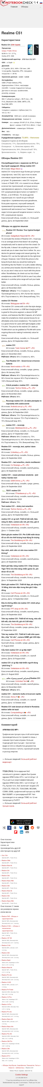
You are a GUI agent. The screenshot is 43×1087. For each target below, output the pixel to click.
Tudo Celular (20, 348)
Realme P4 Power (7, 990)
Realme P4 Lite (7, 975)
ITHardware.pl (20, 493)
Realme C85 (6, 1048)
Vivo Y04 (4, 855)
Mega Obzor (15, 168)
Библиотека (20, 1068)
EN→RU (30, 236)
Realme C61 (6, 870)
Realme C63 (6, 875)
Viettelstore (15, 524)
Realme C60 (6, 886)
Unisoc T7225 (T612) (9, 51)
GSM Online (15, 480)
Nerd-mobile (15, 366)
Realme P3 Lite (7, 1012)
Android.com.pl (16, 406)
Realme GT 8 (6, 1056)
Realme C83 (6, 953)
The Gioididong (17, 540)
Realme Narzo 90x (7, 1026)
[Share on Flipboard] (16, 832)
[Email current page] (27, 832)
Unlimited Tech (21, 681)
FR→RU (26, 366)
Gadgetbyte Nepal (18, 236)
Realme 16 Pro (6, 1004)
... (40, 6)
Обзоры (24, 6)
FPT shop (14, 608)
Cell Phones (15, 593)
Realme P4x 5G (7, 1034)
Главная (14, 6)
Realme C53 (6, 896)
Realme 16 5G (6, 982)
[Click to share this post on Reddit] (32, 828)
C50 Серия (15, 45)
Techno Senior (16, 509)
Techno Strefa (20, 388)
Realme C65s (6, 860)
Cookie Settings (21, 1074)
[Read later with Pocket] (38, 828)
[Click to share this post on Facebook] (9, 828)
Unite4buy (15, 452)
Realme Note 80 (7, 967)
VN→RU (25, 524)
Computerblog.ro (17, 712)
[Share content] (4, 827)
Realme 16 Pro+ (7, 997)
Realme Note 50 (7, 891)
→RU (32, 681)
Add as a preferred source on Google (23, 821)
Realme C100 (6, 945)
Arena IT (14, 697)
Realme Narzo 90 (7, 1019)
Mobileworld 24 (21, 428)
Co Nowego (15, 465)
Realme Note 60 (7, 865)
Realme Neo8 (6, 960)
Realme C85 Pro (7, 1041)
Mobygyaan (15, 303)
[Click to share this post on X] (26, 828)
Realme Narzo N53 (8, 901)
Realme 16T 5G (7, 938)
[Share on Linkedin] (21, 832)
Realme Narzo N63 (8, 881)
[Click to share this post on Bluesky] (21, 828)
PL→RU (32, 388)
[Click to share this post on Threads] (15, 828)
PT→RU (31, 348)
